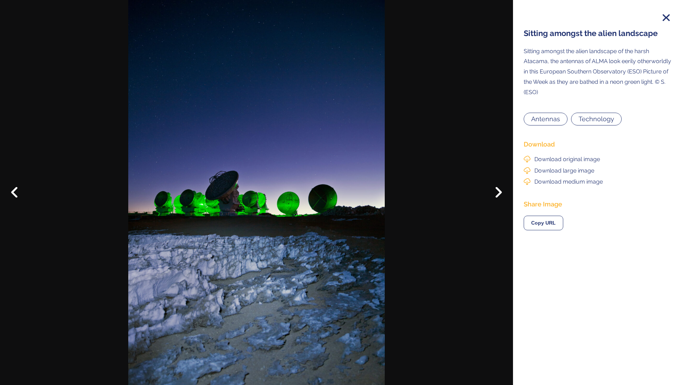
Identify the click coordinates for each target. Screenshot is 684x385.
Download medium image (568, 181)
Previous (19, 186)
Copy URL (543, 223)
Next (493, 194)
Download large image (564, 170)
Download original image (567, 159)
